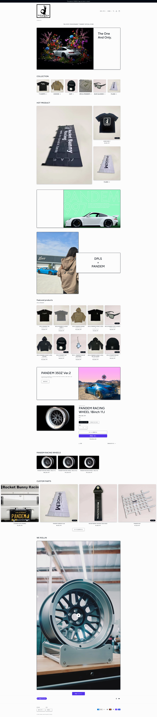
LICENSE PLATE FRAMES (20, 523)
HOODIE (56, 94)
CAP (70, 94)
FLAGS (113, 94)
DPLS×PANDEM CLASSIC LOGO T (61, 327)
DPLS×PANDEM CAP (61, 355)
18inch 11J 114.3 (94, 422)
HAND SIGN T (106, 141)
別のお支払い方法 (93, 438)
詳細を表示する (111, 443)
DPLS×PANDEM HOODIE (78, 326)
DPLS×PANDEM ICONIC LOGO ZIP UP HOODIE (95, 356)
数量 (80, 425)
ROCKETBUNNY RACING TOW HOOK (98, 523)
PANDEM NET (137, 523)
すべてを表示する (78, 529)
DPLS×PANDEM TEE (44, 326)
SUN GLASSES (99, 94)
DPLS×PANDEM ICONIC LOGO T (95, 327)
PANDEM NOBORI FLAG (59, 523)
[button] (113, 11)
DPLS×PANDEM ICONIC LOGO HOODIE (44, 356)
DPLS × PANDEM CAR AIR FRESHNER (78, 356)
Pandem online (42, 714)
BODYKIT (45, 381)
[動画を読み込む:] (78, 615)
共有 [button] (81, 443)
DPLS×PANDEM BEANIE (113, 355)
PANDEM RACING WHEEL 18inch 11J (46, 470)
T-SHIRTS (42, 94)
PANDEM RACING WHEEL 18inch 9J (89, 470)
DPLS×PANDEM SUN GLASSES (112, 326)
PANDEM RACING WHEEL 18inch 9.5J (67, 470)
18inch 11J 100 (83, 422)
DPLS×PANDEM (85, 94)
